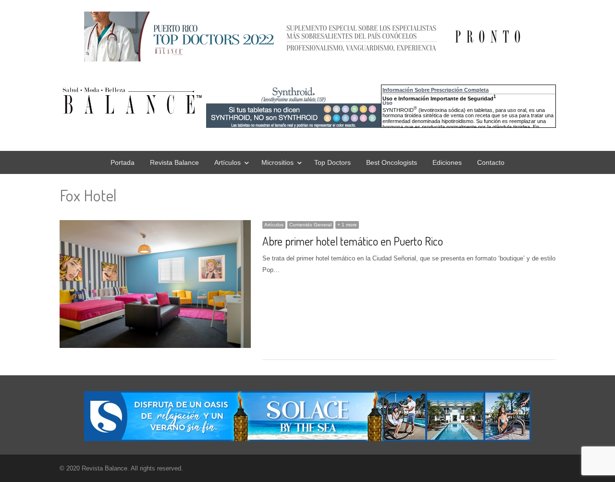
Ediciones (447, 162)
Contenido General (310, 224)
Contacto (490, 162)
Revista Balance (174, 162)
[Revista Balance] (204, 101)
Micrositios (277, 162)
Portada (123, 162)
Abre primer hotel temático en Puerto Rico (352, 241)
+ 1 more (347, 224)
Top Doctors (332, 162)
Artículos (227, 162)
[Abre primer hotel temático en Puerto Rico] (155, 225)
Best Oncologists (391, 162)
